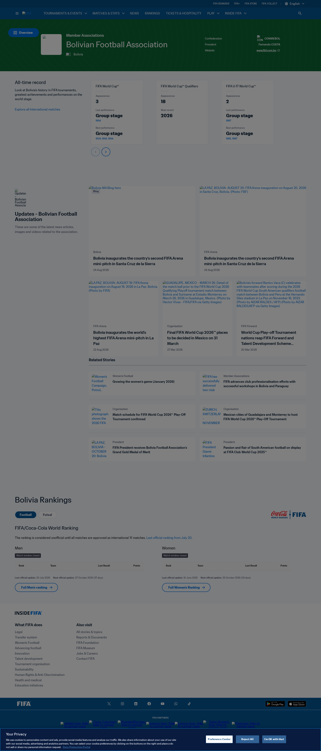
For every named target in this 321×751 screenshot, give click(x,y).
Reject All (247, 739)
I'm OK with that (274, 739)
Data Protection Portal (76, 747)
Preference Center (219, 739)
